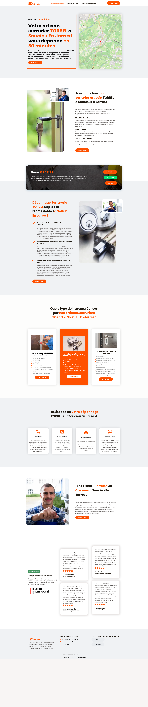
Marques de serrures (72, 3)
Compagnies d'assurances (89, 3)
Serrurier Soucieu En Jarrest (58, 3)
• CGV (72, 657)
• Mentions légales (81, 657)
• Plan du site (65, 657)
